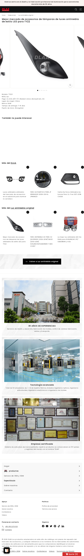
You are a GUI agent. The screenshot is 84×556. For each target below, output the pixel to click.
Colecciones (12, 15)
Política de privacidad (50, 506)
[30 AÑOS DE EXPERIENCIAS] (42, 301)
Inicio (3, 15)
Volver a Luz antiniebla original (43, 261)
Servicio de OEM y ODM (10, 506)
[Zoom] (70, 85)
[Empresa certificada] (42, 419)
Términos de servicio (49, 509)
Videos (4, 515)
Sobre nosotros (7, 509)
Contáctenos (6, 512)
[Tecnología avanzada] (42, 360)
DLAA (13, 163)
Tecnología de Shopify (65, 551)
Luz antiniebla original (25, 15)
